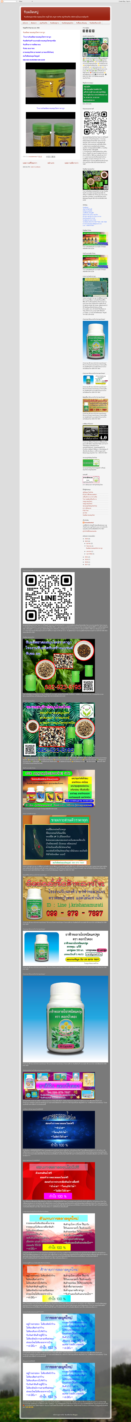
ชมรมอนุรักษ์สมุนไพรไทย (90, 506)
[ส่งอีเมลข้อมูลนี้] (47, 157)
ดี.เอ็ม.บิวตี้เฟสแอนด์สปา (90, 494)
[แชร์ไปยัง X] (51, 157)
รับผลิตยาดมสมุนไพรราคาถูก (34, 32)
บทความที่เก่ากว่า (71, 163)
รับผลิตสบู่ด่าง (54, 23)
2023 (86, 541)
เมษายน (88, 551)
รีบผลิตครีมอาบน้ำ (95, 23)
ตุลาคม (88, 543)
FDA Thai (85, 510)
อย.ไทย (85, 513)
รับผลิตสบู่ (31, 12)
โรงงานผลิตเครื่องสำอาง (90, 499)
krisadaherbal (89, 522)
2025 (86, 538)
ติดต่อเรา (34, 23)
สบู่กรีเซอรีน (43, 23)
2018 (86, 562)
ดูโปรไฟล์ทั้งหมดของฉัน (89, 531)
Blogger (75, 1414)
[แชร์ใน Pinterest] (54, 157)
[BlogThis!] (49, 157)
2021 (86, 557)
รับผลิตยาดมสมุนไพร (89, 515)
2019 (86, 559)
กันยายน (89, 546)
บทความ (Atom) (35, 167)
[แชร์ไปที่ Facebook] (53, 157)
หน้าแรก (25, 23)
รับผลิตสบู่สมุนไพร (67, 23)
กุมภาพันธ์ (89, 554)
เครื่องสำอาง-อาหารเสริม (90, 497)
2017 (86, 564)
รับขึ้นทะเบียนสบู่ (81, 23)
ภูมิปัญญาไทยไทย (88, 492)
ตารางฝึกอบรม (87, 508)
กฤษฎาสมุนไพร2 (87, 503)
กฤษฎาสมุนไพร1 (87, 501)
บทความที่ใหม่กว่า (30, 163)
